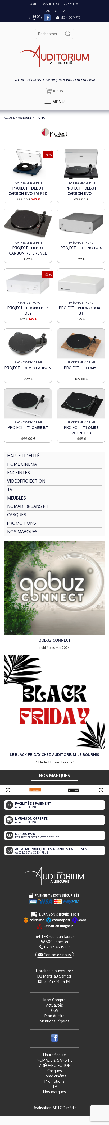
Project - (27, 191)
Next (101, 790)
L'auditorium (54, 11)
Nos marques (54, 1092)
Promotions (54, 1081)
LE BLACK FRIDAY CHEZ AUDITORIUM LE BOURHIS (54, 754)
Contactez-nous (57, 954)
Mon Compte (54, 1000)
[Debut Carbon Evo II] (81, 164)
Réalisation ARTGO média (55, 1107)
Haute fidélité (54, 1055)
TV (54, 1086)
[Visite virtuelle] (35, 17)
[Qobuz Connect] (54, 587)
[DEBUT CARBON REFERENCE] (28, 224)
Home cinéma (54, 1076)
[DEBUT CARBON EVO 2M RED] (28, 164)
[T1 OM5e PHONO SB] (81, 403)
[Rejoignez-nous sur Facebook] (47, 17)
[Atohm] (73, 790)
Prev (8, 790)
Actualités (54, 1005)
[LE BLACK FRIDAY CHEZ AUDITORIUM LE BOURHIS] (54, 702)
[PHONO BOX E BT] (81, 284)
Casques (54, 1070)
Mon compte (70, 17)
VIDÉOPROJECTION (55, 1065)
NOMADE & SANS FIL (54, 1060)
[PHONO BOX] (81, 224)
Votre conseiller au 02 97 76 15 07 (55, 4)
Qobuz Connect (54, 640)
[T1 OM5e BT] (28, 403)
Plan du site (54, 1015)
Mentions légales (54, 1021)
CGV (54, 1010)
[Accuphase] (35, 790)
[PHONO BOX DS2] (28, 284)
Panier (58, 91)
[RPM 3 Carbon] (28, 343)
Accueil (9, 117)
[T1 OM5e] (81, 343)
